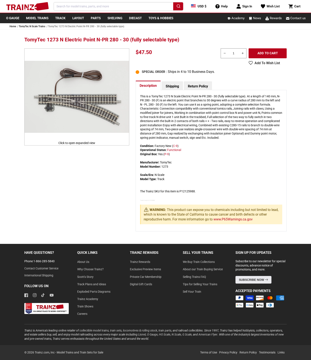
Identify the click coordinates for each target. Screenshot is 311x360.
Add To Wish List (267, 63)
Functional (174, 150)
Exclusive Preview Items (145, 269)
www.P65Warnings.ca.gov (233, 219)
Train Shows (85, 306)
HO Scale (164, 334)
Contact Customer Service (41, 268)
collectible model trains (94, 330)
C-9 (175, 146)
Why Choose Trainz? (90, 269)
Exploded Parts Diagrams (93, 291)
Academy (238, 18)
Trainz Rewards (140, 262)
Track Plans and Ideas (91, 284)
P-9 (166, 154)
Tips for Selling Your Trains (200, 284)
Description (148, 86)
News (256, 18)
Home (13, 26)
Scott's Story (85, 276)
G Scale (187, 334)
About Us (83, 262)
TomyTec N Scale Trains (32, 26)
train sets (116, 330)
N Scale (176, 334)
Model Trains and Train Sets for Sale (80, 352)
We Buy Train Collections (199, 262)
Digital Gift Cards (141, 284)
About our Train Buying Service (203, 269)
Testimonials (267, 352)
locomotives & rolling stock (140, 330)
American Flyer (207, 334)
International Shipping (38, 275)
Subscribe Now (252, 279)
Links (281, 352)
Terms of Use (208, 352)
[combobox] (118, 6)
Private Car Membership (145, 276)
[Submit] (178, 7)
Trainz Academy (87, 299)
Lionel (142, 334)
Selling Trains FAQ (194, 276)
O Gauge (152, 334)
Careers (82, 313)
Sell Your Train (192, 291)
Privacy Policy (228, 352)
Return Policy (198, 86)
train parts (164, 330)
